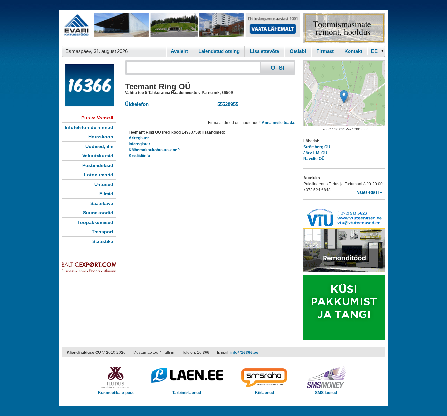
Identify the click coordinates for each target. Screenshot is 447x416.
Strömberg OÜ (316, 147)
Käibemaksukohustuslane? (154, 150)
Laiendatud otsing (219, 51)
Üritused (103, 184)
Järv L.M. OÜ (315, 153)
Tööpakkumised (95, 222)
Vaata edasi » (369, 192)
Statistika (102, 241)
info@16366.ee (244, 352)
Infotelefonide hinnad (89, 127)
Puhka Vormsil (97, 117)
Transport (102, 231)
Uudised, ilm (99, 146)
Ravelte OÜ (314, 158)
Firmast (325, 51)
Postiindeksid (97, 165)
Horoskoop (100, 136)
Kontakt (353, 51)
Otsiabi (298, 51)
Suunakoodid (98, 212)
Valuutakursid (97, 155)
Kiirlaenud (264, 392)
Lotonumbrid (98, 174)
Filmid (106, 193)
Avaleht (179, 51)
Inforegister (139, 144)
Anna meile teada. (278, 122)
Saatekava (101, 203)
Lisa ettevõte (264, 51)
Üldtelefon (137, 104)
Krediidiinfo (139, 156)
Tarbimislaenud (186, 392)
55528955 (226, 104)
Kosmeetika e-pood (116, 392)
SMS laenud (326, 392)
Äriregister (139, 138)
